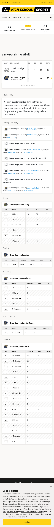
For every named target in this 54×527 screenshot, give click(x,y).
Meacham (16, 309)
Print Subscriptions (46, 2)
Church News (16, 2)
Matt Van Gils (31, 129)
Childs (15, 303)
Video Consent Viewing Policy (32, 512)
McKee (15, 372)
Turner (15, 382)
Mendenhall (17, 219)
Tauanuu (16, 225)
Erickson (16, 436)
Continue (26, 522)
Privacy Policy (12, 512)
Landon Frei (11, 152)
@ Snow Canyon (45, 29)
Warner (15, 241)
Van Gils (16, 332)
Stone (15, 214)
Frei (14, 230)
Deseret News (6, 2)
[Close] (51, 487)
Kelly (14, 431)
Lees (14, 377)
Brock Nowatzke (34, 149)
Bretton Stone (32, 135)
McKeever (16, 361)
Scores (27, 17)
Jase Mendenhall (33, 170)
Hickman (16, 355)
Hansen (15, 404)
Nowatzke (16, 235)
